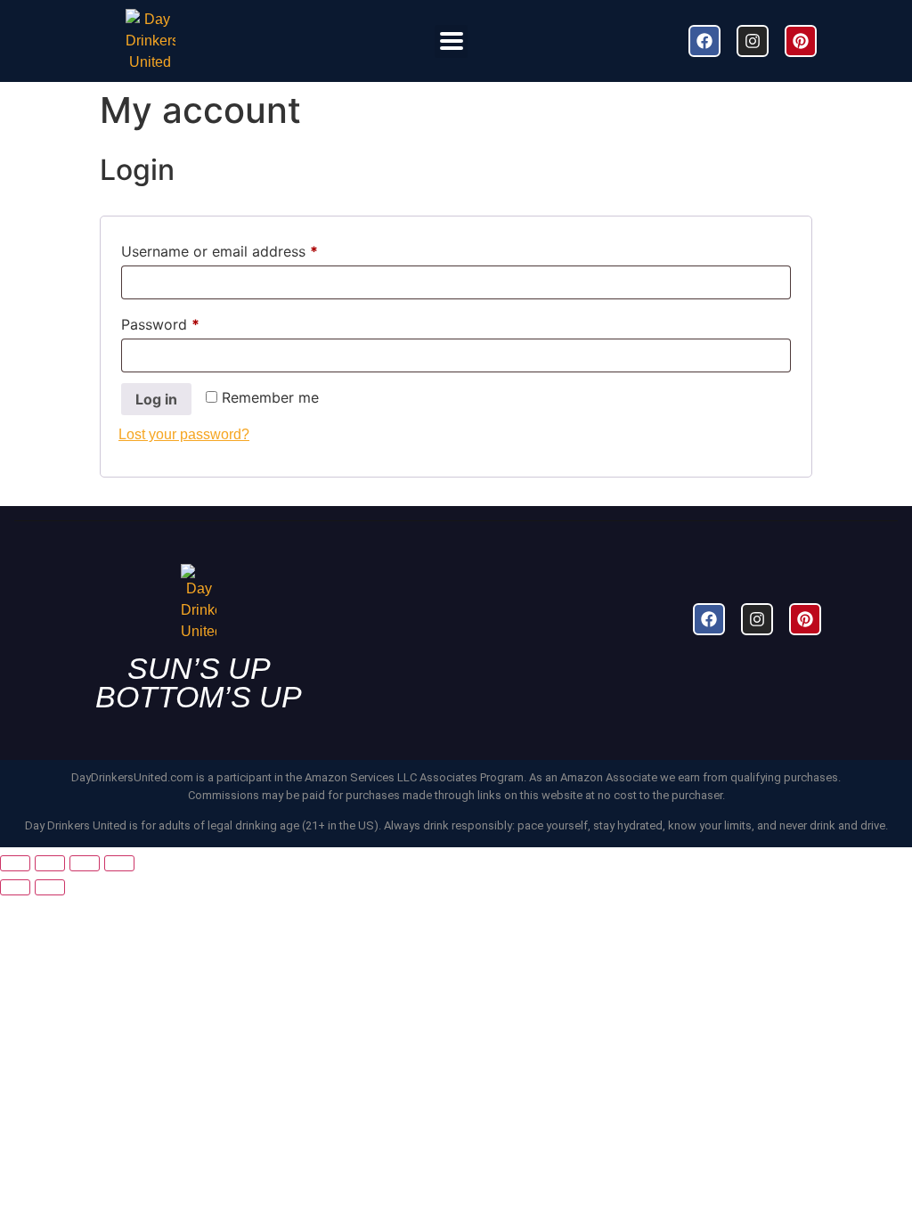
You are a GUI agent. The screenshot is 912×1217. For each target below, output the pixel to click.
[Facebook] (704, 41)
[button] (451, 41)
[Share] (84, 863)
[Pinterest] (801, 41)
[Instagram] (753, 41)
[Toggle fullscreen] (50, 863)
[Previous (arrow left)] (15, 887)
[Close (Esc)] (119, 863)
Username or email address (249, 248)
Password (189, 321)
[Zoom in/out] (15, 863)
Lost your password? (183, 434)
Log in (156, 399)
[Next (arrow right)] (50, 887)
